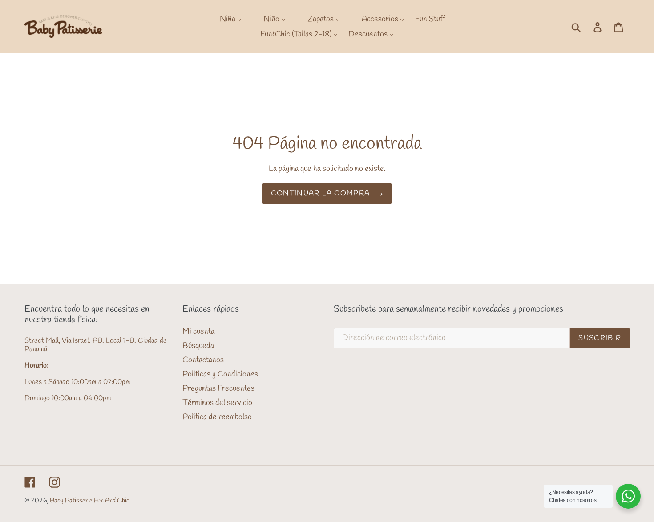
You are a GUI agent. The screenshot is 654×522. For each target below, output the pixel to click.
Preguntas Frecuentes (218, 388)
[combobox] (586, 26)
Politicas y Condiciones (220, 374)
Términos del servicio (217, 402)
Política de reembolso (217, 417)
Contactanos (203, 360)
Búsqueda (198, 345)
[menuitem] (225, 19)
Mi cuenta (198, 331)
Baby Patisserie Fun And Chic (89, 500)
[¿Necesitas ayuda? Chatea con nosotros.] (628, 496)
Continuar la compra (320, 193)
